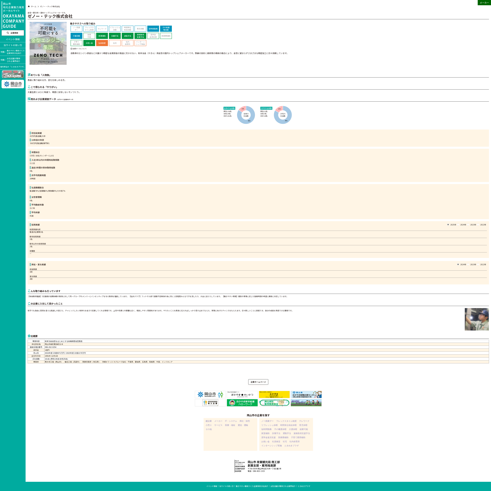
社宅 (285, 442)
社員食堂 (276, 442)
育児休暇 (303, 425)
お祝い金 (265, 442)
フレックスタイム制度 (286, 421)
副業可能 (304, 429)
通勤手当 (287, 433)
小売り (209, 425)
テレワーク (304, 421)
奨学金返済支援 (268, 437)
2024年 (463, 225)
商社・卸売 (245, 421)
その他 (209, 429)
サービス (218, 425)
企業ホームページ (258, 382)
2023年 (473, 225)
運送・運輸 (243, 425)
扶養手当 (276, 433)
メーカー (218, 421)
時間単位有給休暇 (288, 425)
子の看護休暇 (280, 429)
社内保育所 (294, 442)
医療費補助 (283, 437)
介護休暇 (293, 429)
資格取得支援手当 (302, 433)
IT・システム (231, 421)
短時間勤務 (266, 429)
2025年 (453, 225)
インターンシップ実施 (271, 446)
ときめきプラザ (291, 446)
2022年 (483, 225)
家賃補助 (265, 433)
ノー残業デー (267, 421)
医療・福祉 (230, 425)
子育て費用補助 (298, 437)
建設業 (209, 421)
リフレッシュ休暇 (269, 425)
